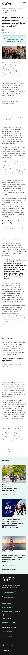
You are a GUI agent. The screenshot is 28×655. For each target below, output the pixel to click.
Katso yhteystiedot (9, 592)
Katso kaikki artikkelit (9, 569)
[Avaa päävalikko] (24, 3)
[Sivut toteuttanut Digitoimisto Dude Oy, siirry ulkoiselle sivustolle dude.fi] (5, 651)
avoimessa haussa (7, 233)
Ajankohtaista (11, 8)
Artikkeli (5, 32)
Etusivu (4, 8)
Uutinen (12, 32)
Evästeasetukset (8, 597)
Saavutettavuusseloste (9, 634)
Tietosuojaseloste (7, 631)
